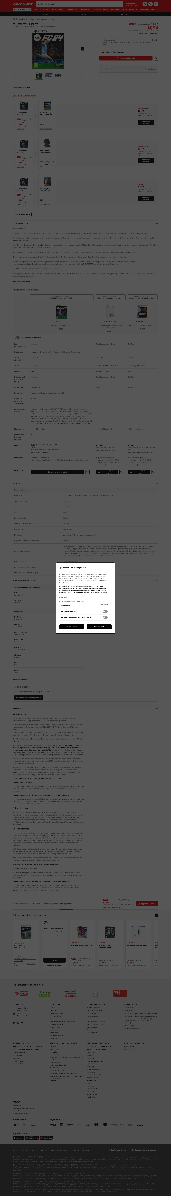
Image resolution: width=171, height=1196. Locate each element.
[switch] (105, 611)
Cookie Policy (63, 597)
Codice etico (71, 601)
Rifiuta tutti (72, 627)
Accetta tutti (99, 627)
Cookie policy (80, 601)
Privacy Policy (63, 601)
